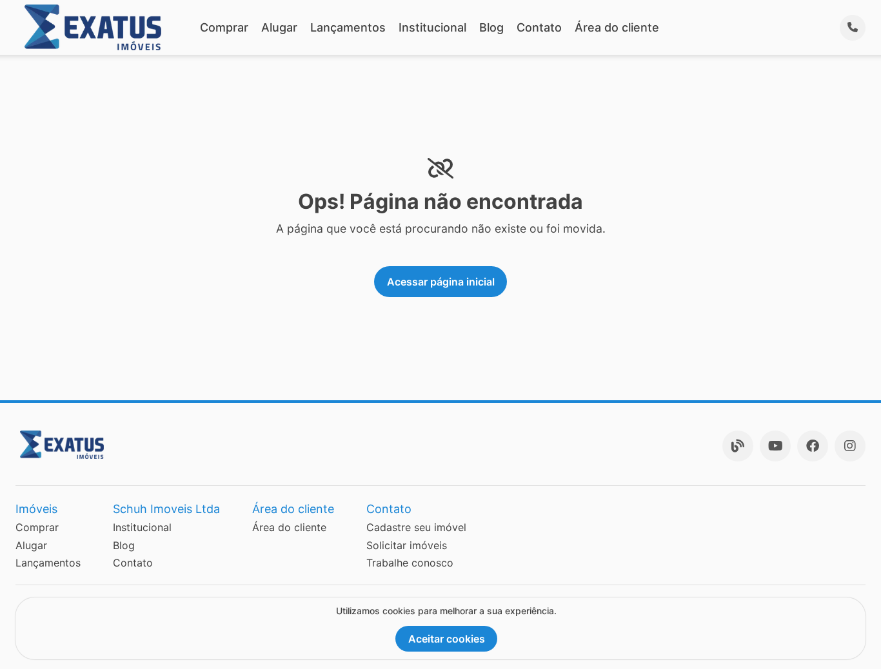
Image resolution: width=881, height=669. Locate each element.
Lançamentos (348, 27)
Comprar (224, 27)
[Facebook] (812, 446)
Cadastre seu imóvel (416, 527)
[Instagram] (850, 446)
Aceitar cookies (446, 638)
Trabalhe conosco (409, 562)
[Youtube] (775, 446)
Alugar (279, 27)
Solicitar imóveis (406, 545)
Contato (539, 27)
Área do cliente (617, 27)
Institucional (432, 27)
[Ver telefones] (853, 28)
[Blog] (737, 446)
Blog (491, 27)
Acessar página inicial (441, 281)
